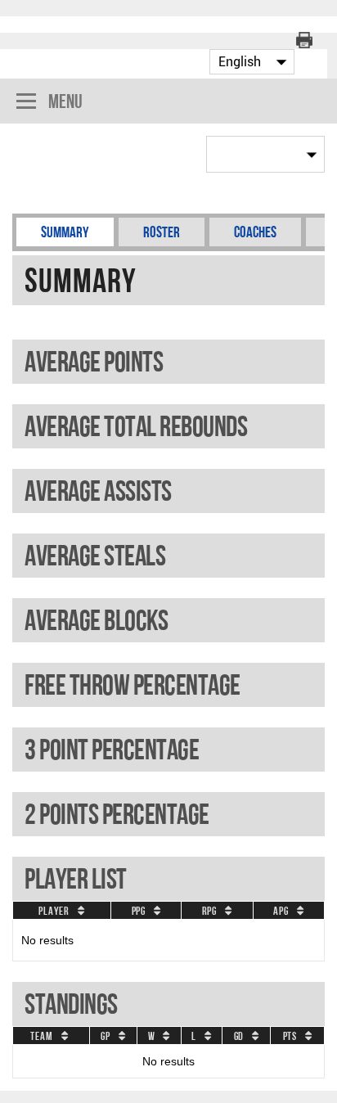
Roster (161, 232)
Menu (65, 101)
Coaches (255, 232)
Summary (65, 232)
